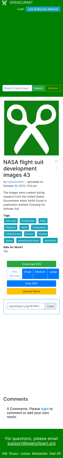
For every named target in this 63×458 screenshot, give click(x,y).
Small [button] (27, 271)
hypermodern (15, 181)
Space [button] (9, 240)
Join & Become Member (43, 9)
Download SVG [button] (31, 264)
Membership (40, 453)
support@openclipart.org (31, 443)
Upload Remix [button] (31, 291)
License (25, 453)
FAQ (4, 453)
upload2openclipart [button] (28, 240)
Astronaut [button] (11, 220)
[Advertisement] (31, 49)
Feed (53, 453)
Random (53, 88)
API (59, 453)
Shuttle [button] (42, 233)
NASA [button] (24, 227)
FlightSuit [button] (11, 227)
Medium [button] (40, 271)
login (45, 409)
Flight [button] (43, 220)
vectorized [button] (50, 240)
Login (20, 9)
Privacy (13, 453)
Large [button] (53, 271)
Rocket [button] (29, 233)
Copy (50, 306)
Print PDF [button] (31, 283)
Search (38, 88)
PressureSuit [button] (39, 227)
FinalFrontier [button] (28, 220)
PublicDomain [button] (13, 233)
